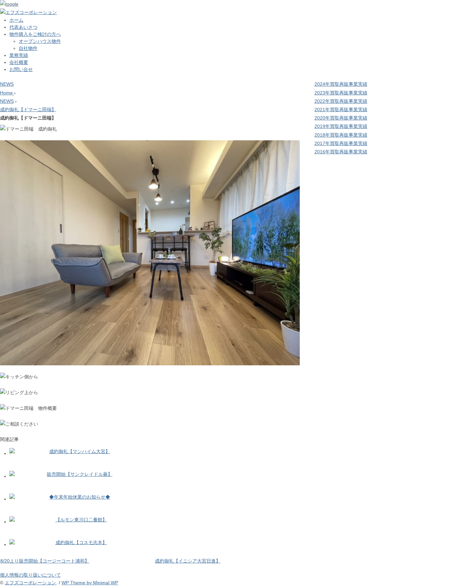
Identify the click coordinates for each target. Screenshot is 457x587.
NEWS (7, 84)
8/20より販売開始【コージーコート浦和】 (44, 561)
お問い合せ (21, 69)
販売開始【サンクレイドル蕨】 (79, 474)
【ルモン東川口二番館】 (81, 519)
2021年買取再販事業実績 (340, 109)
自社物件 (28, 48)
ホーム (16, 20)
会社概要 (18, 62)
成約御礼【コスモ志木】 (81, 542)
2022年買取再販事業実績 (340, 101)
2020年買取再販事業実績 (340, 118)
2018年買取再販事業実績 (340, 135)
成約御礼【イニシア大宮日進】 (187, 561)
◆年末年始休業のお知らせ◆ (79, 497)
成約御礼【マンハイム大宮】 (79, 451)
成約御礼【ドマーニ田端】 (28, 109)
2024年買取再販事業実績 (340, 84)
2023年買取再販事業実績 (340, 92)
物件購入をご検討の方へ (35, 34)
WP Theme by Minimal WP (90, 582)
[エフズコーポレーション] (28, 12)
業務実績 (18, 55)
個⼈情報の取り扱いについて (30, 575)
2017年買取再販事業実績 (340, 143)
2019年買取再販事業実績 (340, 126)
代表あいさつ (23, 27)
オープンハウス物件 (40, 41)
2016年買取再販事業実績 (340, 151)
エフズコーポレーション (30, 582)
